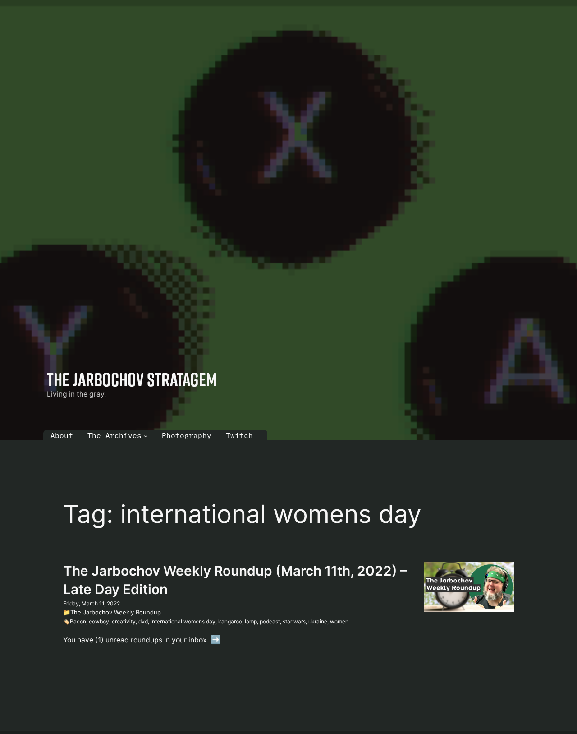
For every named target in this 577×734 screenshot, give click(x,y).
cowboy (99, 621)
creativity (124, 621)
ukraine (317, 621)
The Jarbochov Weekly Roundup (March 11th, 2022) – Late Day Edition (235, 580)
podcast (270, 621)
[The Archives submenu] (145, 436)
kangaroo (230, 621)
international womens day (183, 621)
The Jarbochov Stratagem (132, 379)
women (339, 621)
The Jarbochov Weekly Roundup (115, 612)
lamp (251, 621)
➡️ (216, 639)
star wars (294, 621)
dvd (143, 621)
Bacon (78, 621)
